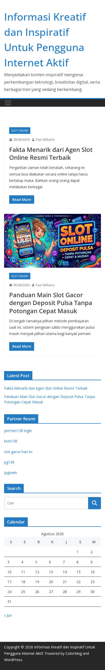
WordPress (13, 659)
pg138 (9, 462)
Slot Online (19, 130)
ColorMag (73, 653)
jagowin (10, 472)
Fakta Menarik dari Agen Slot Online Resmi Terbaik (51, 153)
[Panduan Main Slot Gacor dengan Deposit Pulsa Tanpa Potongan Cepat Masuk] (52, 240)
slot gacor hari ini (18, 451)
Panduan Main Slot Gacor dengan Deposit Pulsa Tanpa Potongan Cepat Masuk (50, 303)
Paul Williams (45, 139)
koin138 (10, 441)
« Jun (8, 615)
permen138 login (18, 430)
